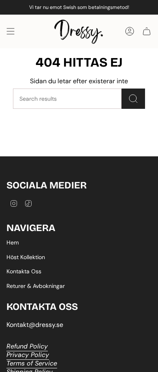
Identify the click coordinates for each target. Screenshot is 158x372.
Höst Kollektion (25, 257)
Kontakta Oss (23, 271)
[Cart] (146, 31)
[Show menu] (10, 31)
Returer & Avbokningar (35, 286)
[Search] (133, 99)
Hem (12, 242)
